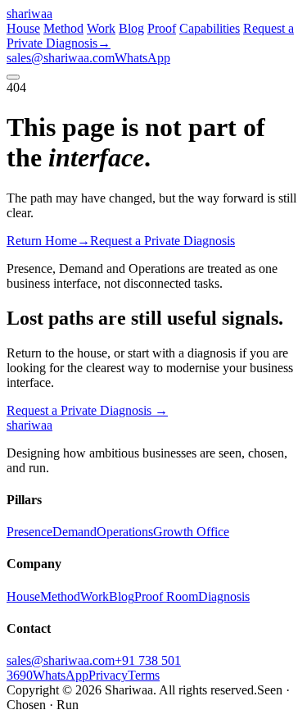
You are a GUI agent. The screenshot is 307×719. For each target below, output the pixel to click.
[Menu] (13, 77)
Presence (29, 532)
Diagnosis (224, 596)
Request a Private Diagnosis (87, 410)
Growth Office (191, 532)
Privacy (108, 675)
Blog (131, 28)
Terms (144, 675)
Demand (74, 532)
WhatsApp (142, 58)
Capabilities (209, 28)
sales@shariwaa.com (61, 58)
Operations (125, 532)
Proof (161, 28)
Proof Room (166, 596)
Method (63, 28)
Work (101, 28)
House (23, 28)
